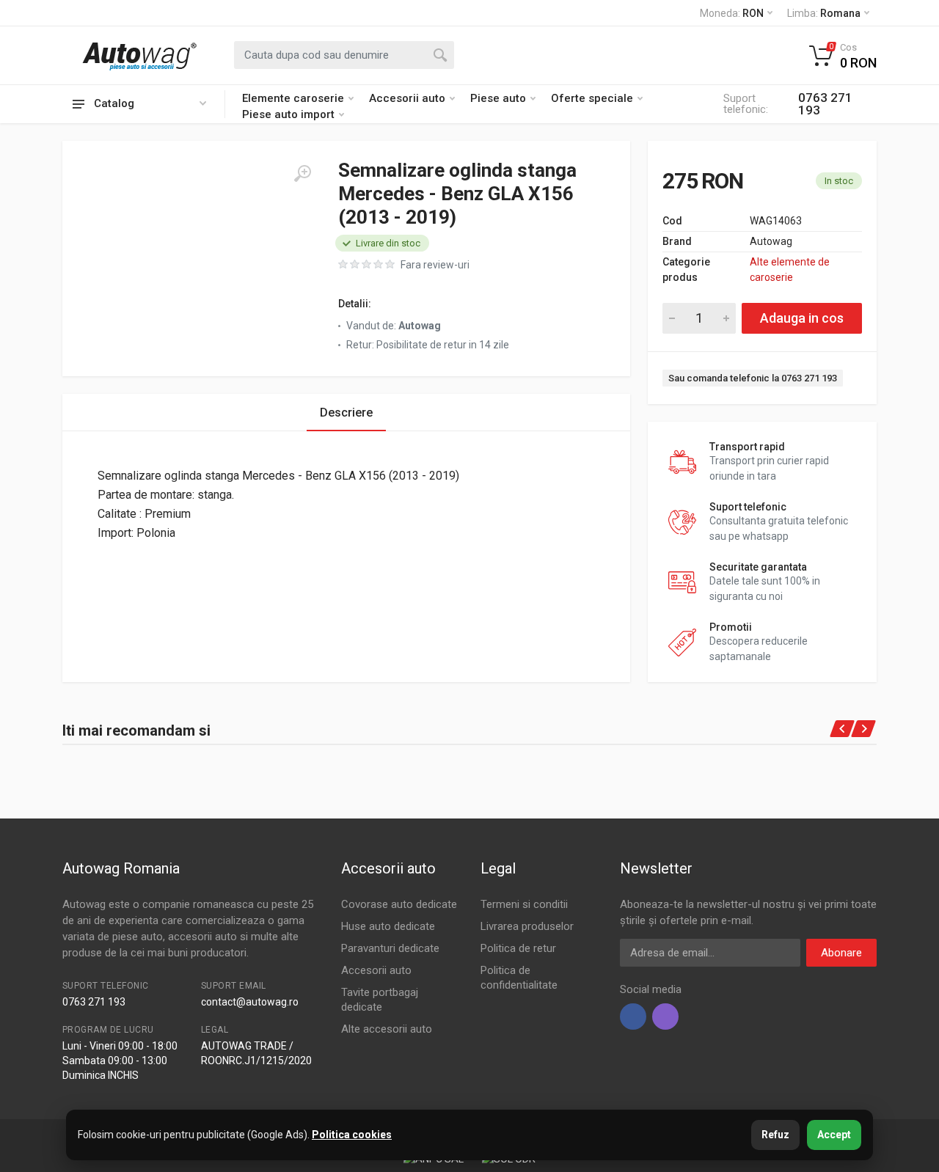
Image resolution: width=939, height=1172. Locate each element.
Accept (834, 1134)
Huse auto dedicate (388, 926)
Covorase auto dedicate (399, 904)
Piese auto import (288, 114)
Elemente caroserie (293, 98)
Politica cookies (352, 1134)
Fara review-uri (435, 265)
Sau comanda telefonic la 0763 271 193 (752, 378)
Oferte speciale (592, 98)
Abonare (841, 952)
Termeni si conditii (524, 904)
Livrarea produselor (527, 926)
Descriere (346, 413)
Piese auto (498, 98)
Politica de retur (518, 948)
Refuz (775, 1134)
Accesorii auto (407, 98)
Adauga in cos (802, 318)
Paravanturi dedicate (390, 948)
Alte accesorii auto (386, 1029)
